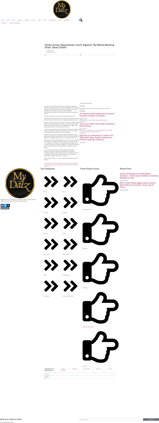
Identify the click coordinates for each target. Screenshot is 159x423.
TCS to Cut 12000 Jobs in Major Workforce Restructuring (97, 125)
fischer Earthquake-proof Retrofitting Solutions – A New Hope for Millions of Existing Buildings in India (139, 176)
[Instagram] (8, 205)
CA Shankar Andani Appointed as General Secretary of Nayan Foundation (97, 115)
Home (2, 20)
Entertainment (67, 20)
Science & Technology (15, 23)
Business (27, 20)
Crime (60, 20)
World (13, 20)
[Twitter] (5, 205)
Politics (8, 20)
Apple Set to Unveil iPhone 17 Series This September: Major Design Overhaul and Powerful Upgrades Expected (96, 137)
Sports (45, 20)
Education (20, 20)
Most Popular (50, 50)
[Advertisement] (79, 33)
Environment (4, 23)
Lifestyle (33, 20)
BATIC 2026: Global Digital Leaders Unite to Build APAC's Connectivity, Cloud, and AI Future (138, 185)
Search (46, 376)
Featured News (52, 20)
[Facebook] (2, 205)
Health (39, 20)
